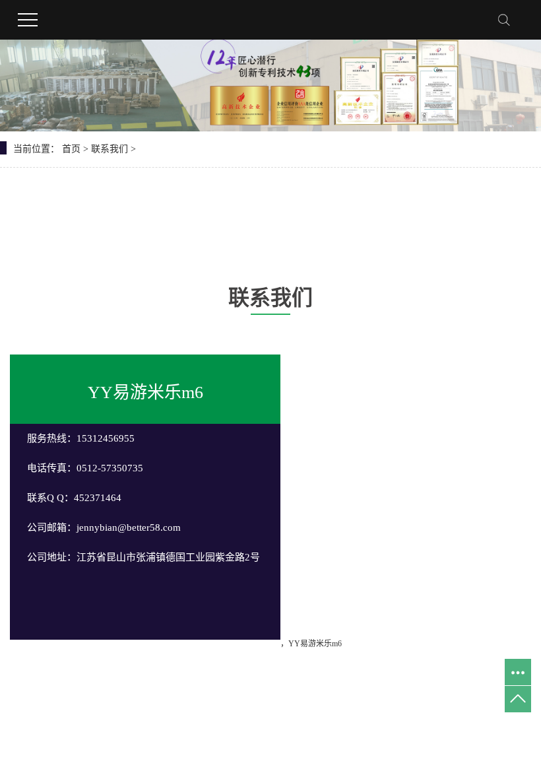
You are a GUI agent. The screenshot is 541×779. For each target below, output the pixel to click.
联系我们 (109, 149)
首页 (71, 149)
